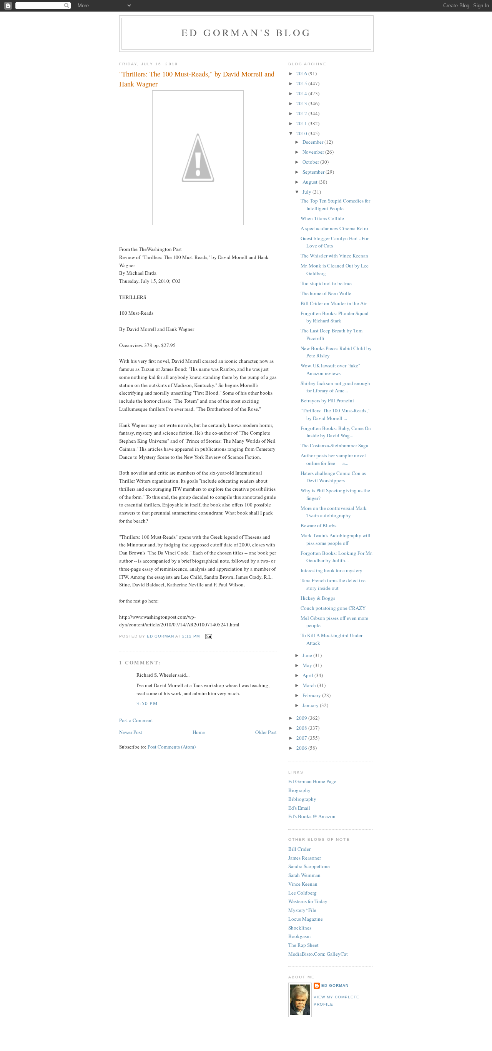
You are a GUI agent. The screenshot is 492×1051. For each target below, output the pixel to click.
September (314, 171)
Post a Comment (136, 720)
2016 (302, 73)
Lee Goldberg (302, 892)
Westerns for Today (307, 901)
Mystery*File (302, 910)
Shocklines (299, 927)
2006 (302, 747)
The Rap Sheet (303, 944)
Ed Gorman (335, 985)
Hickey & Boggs (318, 597)
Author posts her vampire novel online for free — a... (333, 459)
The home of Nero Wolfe (326, 293)
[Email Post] (208, 636)
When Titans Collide (322, 218)
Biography (299, 790)
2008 (302, 727)
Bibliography (302, 798)
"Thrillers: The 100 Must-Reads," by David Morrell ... (335, 414)
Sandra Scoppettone (309, 866)
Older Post (266, 732)
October (311, 161)
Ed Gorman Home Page (312, 781)
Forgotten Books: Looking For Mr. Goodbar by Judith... (336, 557)
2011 (302, 123)
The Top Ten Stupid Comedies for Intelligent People (335, 204)
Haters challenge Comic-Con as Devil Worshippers (333, 477)
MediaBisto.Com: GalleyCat (318, 953)
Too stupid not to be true (326, 283)
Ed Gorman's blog (246, 32)
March (310, 685)
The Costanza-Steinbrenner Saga (334, 445)
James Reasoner (304, 857)
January (311, 705)
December (313, 141)
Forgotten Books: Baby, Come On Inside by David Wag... (336, 432)
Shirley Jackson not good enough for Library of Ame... (335, 387)
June (308, 655)
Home (199, 732)
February (312, 695)
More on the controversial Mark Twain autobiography (334, 512)
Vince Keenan (302, 883)
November (314, 151)
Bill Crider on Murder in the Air (334, 303)
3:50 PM (147, 703)
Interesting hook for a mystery (331, 570)
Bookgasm (299, 936)
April (308, 675)
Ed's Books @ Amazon (312, 816)
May (308, 665)
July (307, 191)
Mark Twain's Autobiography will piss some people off (336, 539)
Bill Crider (299, 848)
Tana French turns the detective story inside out (333, 584)
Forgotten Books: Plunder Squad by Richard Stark (335, 317)
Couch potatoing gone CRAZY (333, 607)
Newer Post (130, 732)
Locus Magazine (305, 918)
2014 (302, 93)
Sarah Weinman (304, 875)
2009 (302, 717)
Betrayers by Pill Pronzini (327, 400)
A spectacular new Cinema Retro (334, 228)
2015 (302, 83)
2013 (302, 103)
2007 (302, 737)
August (311, 181)
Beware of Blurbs (318, 525)
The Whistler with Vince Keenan (334, 255)
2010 (302, 133)
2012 (302, 113)
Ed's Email (299, 807)
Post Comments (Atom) (172, 746)
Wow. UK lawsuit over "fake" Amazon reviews (330, 369)
